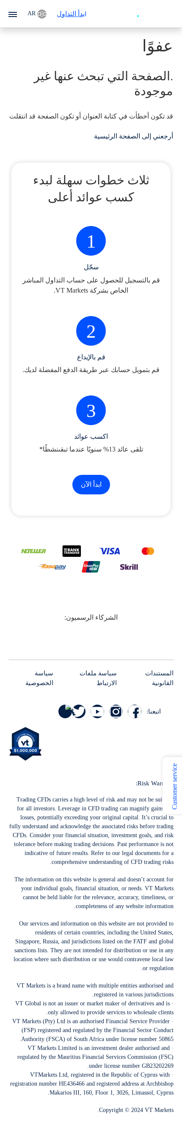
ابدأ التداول (71, 13)
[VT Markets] (150, 12)
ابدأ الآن (91, 484)
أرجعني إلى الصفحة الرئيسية (133, 136)
